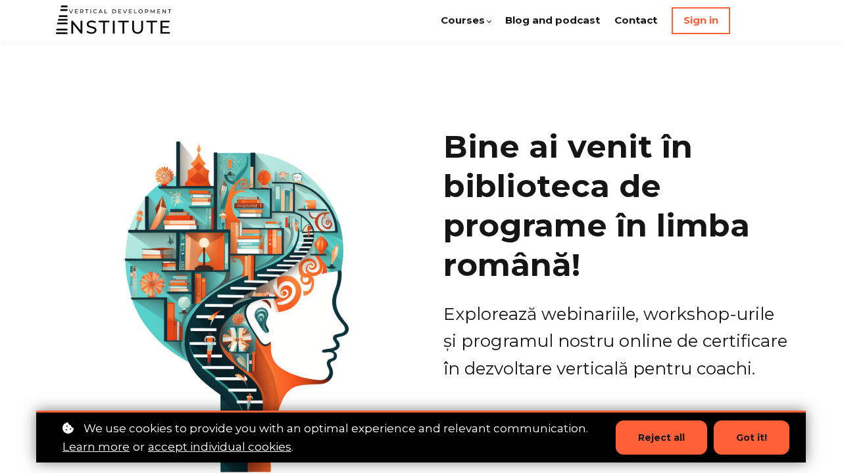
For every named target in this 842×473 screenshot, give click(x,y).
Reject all (661, 437)
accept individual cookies (219, 446)
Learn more (96, 446)
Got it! (751, 437)
